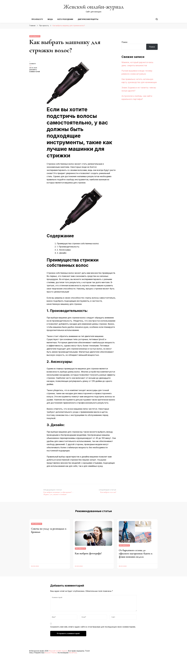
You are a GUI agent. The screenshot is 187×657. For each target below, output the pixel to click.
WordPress (73, 653)
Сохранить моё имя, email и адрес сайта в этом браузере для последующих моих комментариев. (93, 627)
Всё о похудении (65, 19)
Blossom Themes (51, 653)
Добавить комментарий (36, 71)
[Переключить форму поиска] (157, 19)
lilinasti (32, 63)
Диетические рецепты (88, 19)
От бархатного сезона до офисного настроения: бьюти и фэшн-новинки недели (135, 553)
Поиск (124, 42)
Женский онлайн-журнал (93, 6)
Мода (50, 19)
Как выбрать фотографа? (88, 553)
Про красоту (37, 19)
